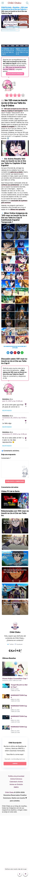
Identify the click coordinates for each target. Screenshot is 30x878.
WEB (12, 45)
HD (8, 45)
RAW (21, 45)
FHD (3, 45)
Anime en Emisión (16, 784)
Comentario (6, 458)
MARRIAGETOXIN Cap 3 (19, 707)
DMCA (16, 787)
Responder (7, 411)
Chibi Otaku (14, 2)
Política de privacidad (16, 776)
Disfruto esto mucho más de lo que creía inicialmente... (15, 869)
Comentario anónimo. (11, 451)
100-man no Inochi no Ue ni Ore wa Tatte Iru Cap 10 (22, 51)
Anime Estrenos (16, 779)
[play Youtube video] (15, 501)
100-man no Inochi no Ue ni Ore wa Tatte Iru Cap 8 (8, 51)
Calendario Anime (16, 782)
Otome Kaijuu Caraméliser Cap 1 (14, 679)
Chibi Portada (6, 7)
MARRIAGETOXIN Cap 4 (19, 696)
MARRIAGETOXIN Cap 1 (19, 728)
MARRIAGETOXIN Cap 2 (19, 717)
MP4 (17, 45)
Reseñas (16, 7)
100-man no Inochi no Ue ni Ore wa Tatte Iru (14, 8)
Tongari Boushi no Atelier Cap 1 (19, 686)
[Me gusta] (26, 404)
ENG (26, 45)
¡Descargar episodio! (15, 73)
